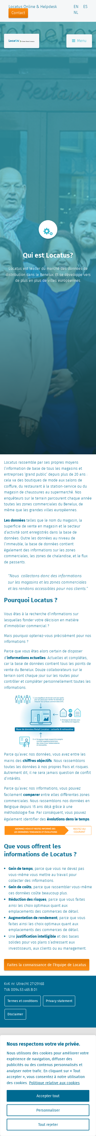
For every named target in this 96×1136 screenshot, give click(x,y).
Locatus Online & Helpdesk (33, 7)
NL (76, 13)
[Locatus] (22, 40)
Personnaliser (48, 1110)
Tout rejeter (48, 1124)
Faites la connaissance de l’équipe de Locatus (46, 964)
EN (76, 7)
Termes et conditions (22, 1001)
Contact (18, 13)
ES (85, 7)
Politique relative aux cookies (54, 1082)
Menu (81, 41)
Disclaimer (15, 1014)
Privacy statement (59, 1001)
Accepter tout (48, 1096)
